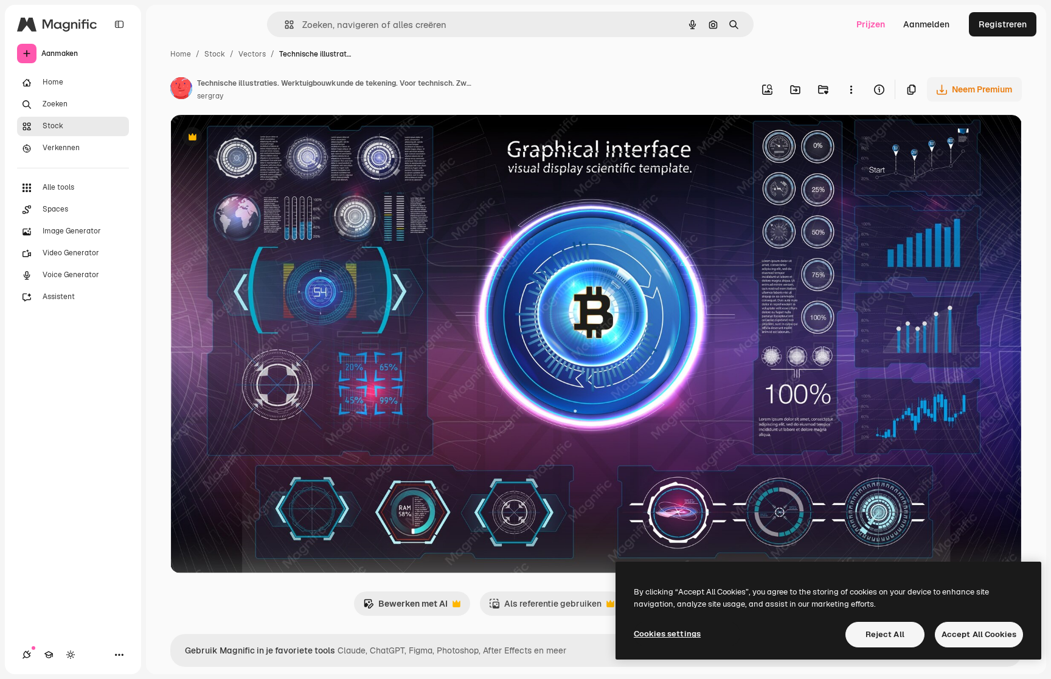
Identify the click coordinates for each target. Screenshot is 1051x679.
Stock (214, 54)
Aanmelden (926, 24)
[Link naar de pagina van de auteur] (181, 90)
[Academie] (48, 654)
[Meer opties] (851, 89)
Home (180, 54)
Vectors (252, 54)
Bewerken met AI (405, 607)
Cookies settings (667, 634)
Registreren (1003, 24)
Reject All (884, 634)
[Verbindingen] (26, 654)
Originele (250, 138)
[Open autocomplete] (284, 24)
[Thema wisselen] (70, 654)
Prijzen (870, 24)
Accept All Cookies (979, 634)
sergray (210, 96)
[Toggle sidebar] (119, 24)
